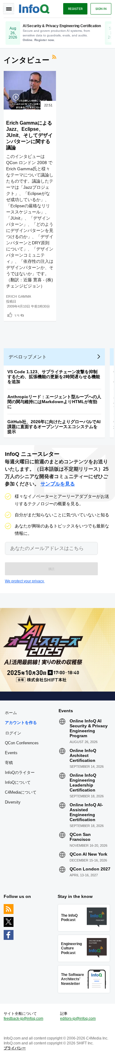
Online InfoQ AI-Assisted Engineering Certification (86, 812)
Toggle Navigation (8, 8)
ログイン (13, 732)
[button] (51, 568)
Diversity (13, 802)
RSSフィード (55, 57)
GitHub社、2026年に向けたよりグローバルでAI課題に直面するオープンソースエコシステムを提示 (54, 426)
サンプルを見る (57, 483)
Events (11, 752)
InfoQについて (18, 782)
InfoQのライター (20, 772)
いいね (19, 315)
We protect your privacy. (24, 581)
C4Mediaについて (20, 792)
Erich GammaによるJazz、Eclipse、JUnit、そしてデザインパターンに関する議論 (29, 135)
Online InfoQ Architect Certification (83, 755)
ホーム (11, 712)
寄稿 (9, 762)
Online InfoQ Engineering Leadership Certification (83, 782)
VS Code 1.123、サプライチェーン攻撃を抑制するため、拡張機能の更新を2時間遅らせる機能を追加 (53, 376)
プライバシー (15, 1048)
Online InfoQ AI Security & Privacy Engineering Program (89, 728)
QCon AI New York (88, 854)
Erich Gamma (18, 296)
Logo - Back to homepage (34, 8)
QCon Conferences (22, 743)
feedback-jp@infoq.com (23, 1018)
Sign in (100, 8)
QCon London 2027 (90, 868)
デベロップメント (28, 356)
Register (75, 8)
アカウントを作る (21, 722)
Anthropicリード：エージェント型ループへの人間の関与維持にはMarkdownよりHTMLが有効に (54, 401)
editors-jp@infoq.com (78, 1018)
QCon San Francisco (80, 837)
